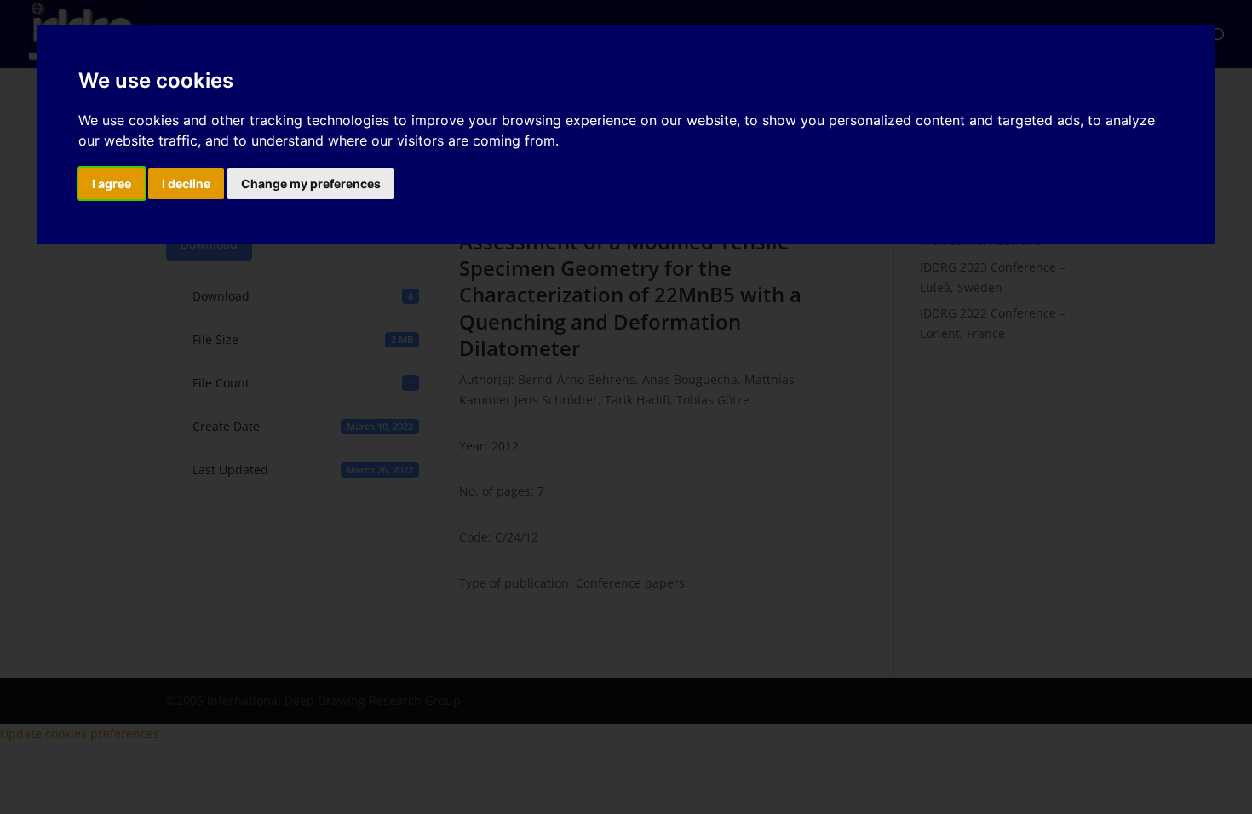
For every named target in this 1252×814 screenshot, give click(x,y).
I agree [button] (111, 183)
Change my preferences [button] (311, 183)
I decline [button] (186, 183)
